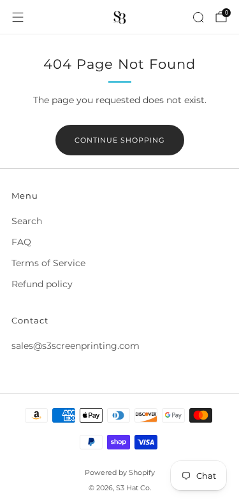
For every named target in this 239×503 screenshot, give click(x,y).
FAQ (21, 242)
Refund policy (42, 284)
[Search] (198, 17)
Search (26, 221)
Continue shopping (120, 140)
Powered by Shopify (120, 472)
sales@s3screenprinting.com (75, 345)
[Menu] (17, 17)
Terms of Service (48, 263)
